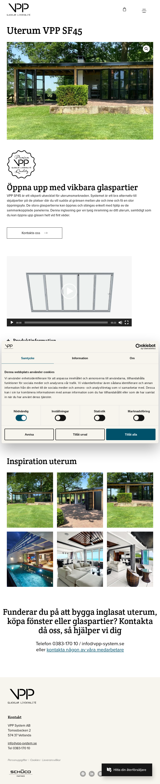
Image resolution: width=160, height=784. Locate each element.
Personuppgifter (17, 760)
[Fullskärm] (127, 322)
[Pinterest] (100, 774)
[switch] (60, 418)
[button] (146, 48)
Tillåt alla (131, 434)
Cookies (35, 760)
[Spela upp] (12, 322)
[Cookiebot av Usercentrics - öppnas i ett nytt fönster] (138, 347)
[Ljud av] (120, 322)
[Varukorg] (124, 9)
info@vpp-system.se (22, 743)
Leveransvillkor (51, 760)
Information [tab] (80, 358)
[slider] (66, 322)
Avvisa (29, 434)
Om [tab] (132, 358)
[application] (69, 291)
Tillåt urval (80, 434)
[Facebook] (83, 774)
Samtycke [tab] (28, 358)
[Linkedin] (92, 774)
